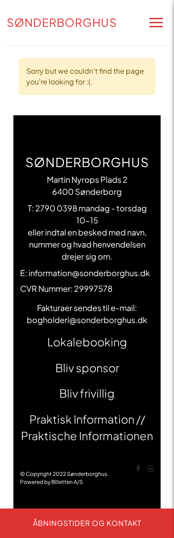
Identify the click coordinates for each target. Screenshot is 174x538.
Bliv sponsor (87, 368)
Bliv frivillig (87, 393)
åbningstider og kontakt (87, 523)
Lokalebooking (87, 342)
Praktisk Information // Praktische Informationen (87, 427)
